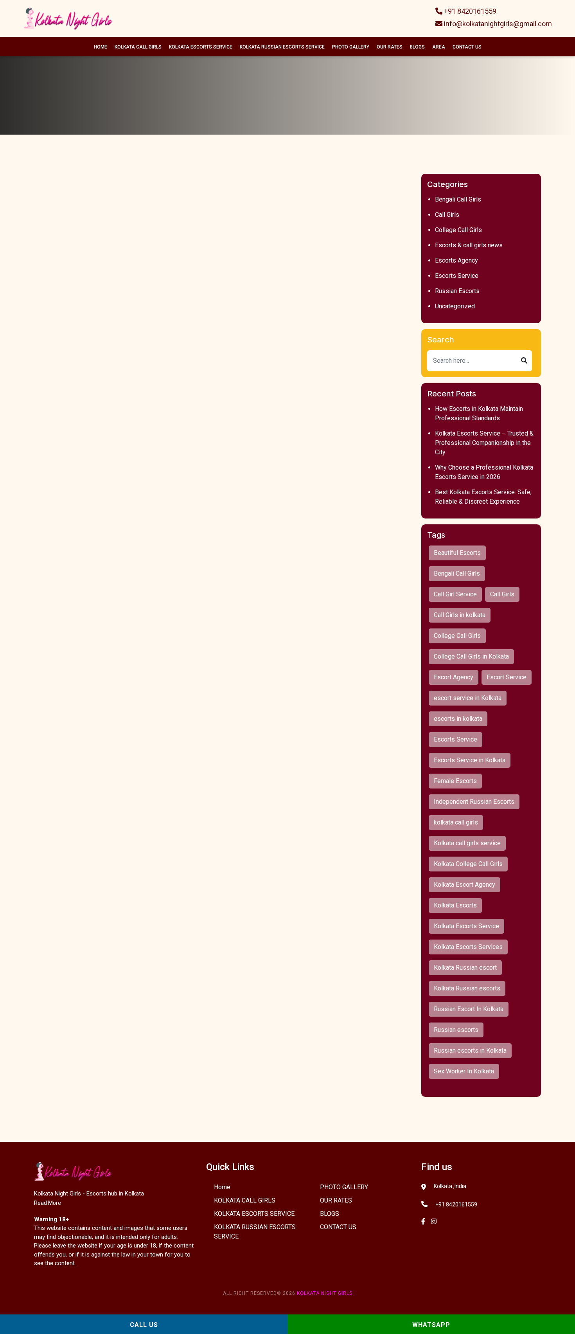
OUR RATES (389, 47)
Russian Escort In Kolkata (468, 1009)
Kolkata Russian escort (465, 967)
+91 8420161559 (469, 11)
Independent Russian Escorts (474, 801)
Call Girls (447, 214)
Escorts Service (456, 275)
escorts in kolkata (458, 718)
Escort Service (506, 677)
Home (100, 47)
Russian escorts (456, 1029)
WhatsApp (431, 1325)
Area (438, 47)
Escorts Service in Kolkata (469, 760)
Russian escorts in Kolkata (470, 1050)
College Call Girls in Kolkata (471, 656)
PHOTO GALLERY (350, 47)
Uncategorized (455, 306)
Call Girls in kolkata (459, 615)
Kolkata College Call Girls (468, 864)
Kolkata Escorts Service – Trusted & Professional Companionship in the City (484, 443)
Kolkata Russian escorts (467, 988)
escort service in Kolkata (467, 698)
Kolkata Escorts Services (468, 947)
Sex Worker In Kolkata (464, 1071)
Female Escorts (455, 781)
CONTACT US (467, 47)
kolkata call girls (456, 822)
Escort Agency (453, 677)
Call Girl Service (455, 594)
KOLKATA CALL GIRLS (138, 47)
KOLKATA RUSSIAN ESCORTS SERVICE (282, 47)
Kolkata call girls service (467, 843)
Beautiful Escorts (457, 552)
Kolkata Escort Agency (464, 884)
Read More (47, 1203)
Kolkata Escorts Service (466, 926)
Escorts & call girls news (469, 245)
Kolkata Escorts (455, 905)
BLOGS (417, 47)
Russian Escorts (457, 291)
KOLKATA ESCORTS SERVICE (200, 47)
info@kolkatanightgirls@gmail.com (497, 24)
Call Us (144, 1325)
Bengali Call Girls (458, 199)
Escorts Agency (456, 260)
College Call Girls (458, 230)
